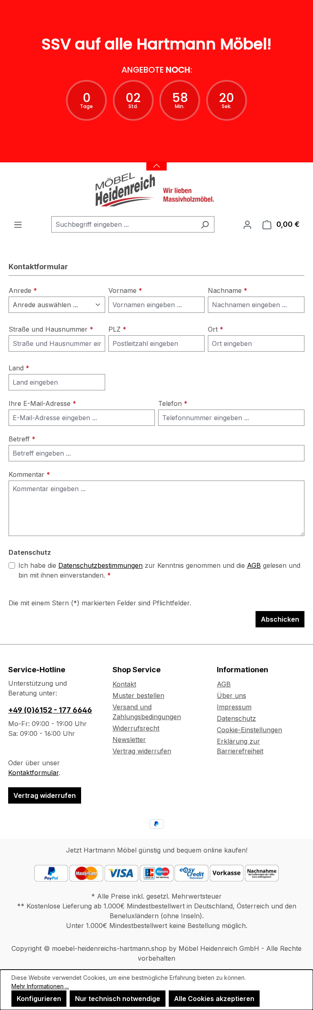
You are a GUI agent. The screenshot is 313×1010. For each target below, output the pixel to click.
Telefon (172, 403)
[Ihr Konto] (247, 224)
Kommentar (29, 474)
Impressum (234, 707)
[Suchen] (204, 224)
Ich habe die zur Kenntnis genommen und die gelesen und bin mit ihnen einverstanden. (159, 570)
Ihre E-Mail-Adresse (42, 403)
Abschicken (280, 619)
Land (19, 368)
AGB (254, 565)
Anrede (23, 290)
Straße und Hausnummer (51, 329)
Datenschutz (236, 718)
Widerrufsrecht (135, 728)
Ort (215, 329)
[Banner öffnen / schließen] (156, 161)
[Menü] (18, 224)
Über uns (231, 695)
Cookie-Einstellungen (249, 730)
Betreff (22, 439)
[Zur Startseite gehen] (156, 189)
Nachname (227, 290)
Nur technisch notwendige (117, 998)
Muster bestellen (138, 695)
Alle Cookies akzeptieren (214, 998)
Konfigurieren (39, 998)
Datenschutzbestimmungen (100, 565)
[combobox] (123, 224)
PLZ (117, 329)
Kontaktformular (33, 773)
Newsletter (129, 739)
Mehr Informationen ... (40, 986)
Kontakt (124, 684)
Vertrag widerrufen (44, 795)
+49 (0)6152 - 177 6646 (50, 710)
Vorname (125, 290)
